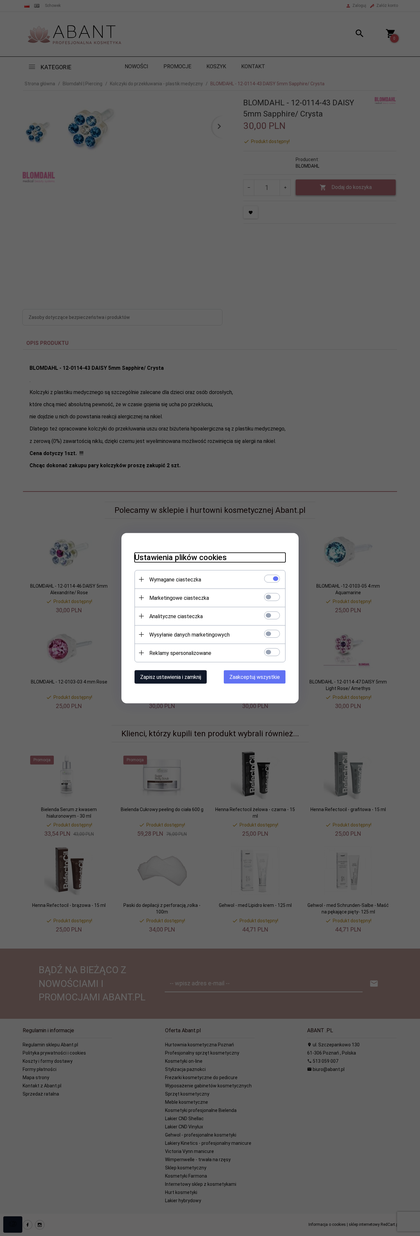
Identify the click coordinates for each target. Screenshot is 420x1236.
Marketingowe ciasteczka (179, 598)
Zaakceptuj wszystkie (254, 677)
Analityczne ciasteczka (176, 616)
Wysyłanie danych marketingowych (189, 634)
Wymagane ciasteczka (175, 579)
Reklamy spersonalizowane (180, 653)
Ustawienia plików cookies (181, 557)
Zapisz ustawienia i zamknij (170, 677)
